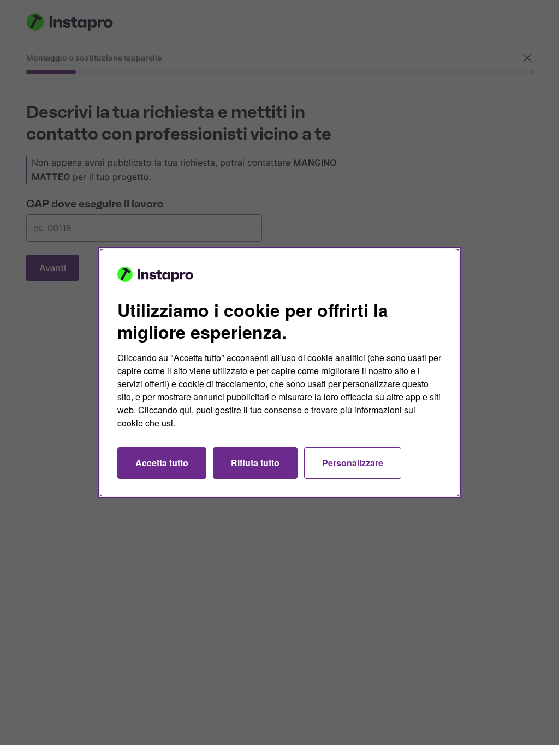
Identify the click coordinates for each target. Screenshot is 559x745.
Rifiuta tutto (255, 462)
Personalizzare (352, 462)
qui (186, 410)
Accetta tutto (161, 462)
